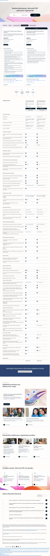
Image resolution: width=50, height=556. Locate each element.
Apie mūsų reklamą (33, 555)
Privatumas (15, 555)
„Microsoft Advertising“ (26, 550)
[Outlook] (15, 80)
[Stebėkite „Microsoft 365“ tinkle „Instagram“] (18, 546)
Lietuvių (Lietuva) (2, 553)
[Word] (5, 80)
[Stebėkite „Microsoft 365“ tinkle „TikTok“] (20, 546)
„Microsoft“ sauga (10, 550)
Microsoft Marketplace (23, 551)
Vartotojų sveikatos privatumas (4, 555)
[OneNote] (10, 80)
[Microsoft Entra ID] (7, 82)
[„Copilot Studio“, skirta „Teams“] (4, 82)
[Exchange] (16, 80)
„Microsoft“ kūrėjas (41, 550)
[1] (2, 523)
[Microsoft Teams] (18, 80)
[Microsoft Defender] (11, 82)
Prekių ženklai (29, 555)
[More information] (44, 196)
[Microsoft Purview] (13, 82)
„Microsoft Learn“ (46, 550)
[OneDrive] (19, 80)
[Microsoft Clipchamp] (13, 80)
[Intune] (10, 82)
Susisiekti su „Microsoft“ (11, 555)
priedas (33, 185)
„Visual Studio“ (43, 551)
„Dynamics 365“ (16, 550)
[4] (2, 535)
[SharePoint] (21, 80)
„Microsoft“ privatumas (6, 552)
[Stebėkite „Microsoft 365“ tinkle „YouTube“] (16, 546)
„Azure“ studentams (8, 549)
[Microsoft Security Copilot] (4, 80)
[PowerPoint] (8, 80)
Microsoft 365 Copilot (31, 550)
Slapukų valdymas (19, 555)
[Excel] (7, 80)
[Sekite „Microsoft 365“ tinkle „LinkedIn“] (12, 546)
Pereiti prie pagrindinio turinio (4, 0)
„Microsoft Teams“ (36, 550)
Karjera (46, 551)
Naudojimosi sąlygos (24, 555)
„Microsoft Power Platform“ (30, 551)
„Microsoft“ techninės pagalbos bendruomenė (15, 551)
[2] (2, 528)
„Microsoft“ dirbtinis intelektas (4, 550)
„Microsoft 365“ (21, 550)
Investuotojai (10, 552)
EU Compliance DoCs (38, 555)
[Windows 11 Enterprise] (8, 82)
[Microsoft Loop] (11, 80)
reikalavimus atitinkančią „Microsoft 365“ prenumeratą (29, 529)
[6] (2, 541)
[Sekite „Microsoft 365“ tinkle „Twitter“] (14, 546)
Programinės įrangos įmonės (37, 551)
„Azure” (13, 550)
